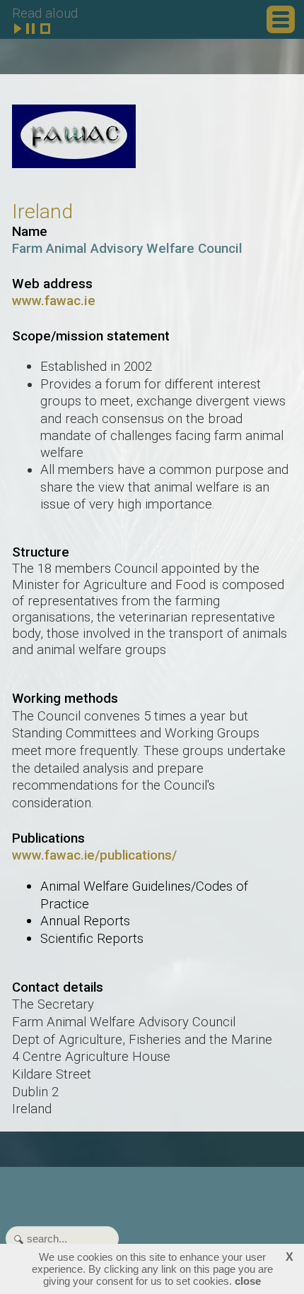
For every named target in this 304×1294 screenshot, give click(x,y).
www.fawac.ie (53, 300)
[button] (281, 19)
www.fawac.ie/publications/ (94, 855)
